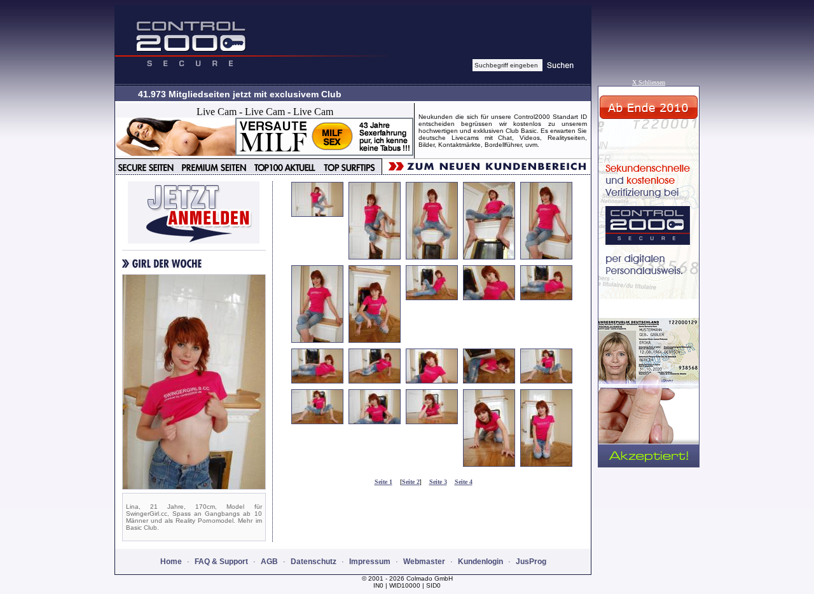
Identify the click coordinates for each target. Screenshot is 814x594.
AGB (269, 561)
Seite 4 (464, 481)
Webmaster (424, 561)
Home (171, 561)
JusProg (531, 561)
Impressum (369, 561)
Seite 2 (411, 481)
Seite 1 (383, 481)
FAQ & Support (221, 561)
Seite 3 (438, 481)
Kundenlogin (480, 561)
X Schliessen (648, 82)
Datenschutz (313, 561)
